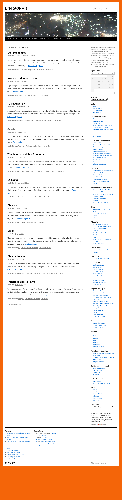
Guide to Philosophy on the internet (103, 194)
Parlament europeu (98, 327)
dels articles (97, 108)
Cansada (50, 439)
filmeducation (96, 123)
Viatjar (40, 146)
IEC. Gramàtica (97, 160)
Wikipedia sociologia (98, 362)
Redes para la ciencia (98, 243)
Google (95, 389)
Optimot (95, 162)
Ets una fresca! (16, 256)
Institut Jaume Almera (99, 177)
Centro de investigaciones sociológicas (103, 353)
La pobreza (10, 446)
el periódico (96, 342)
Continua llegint (35, 65)
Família (33, 120)
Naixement (40, 69)
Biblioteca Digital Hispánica (100, 293)
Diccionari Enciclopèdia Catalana (102, 153)
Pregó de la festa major (13, 452)
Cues (8, 448)
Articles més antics (14, 304)
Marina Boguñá (41, 120)
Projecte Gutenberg (98, 310)
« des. (93, 93)
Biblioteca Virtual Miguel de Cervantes (104, 304)
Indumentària (37, 273)
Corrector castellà (97, 149)
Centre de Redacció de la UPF (101, 145)
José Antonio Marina (99, 276)
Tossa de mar (48, 197)
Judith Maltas (29, 197)
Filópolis (95, 231)
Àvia (19, 146)
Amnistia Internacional (99, 368)
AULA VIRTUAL (98, 173)
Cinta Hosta (32, 95)
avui (94, 334)
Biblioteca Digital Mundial (100, 295)
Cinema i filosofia (98, 121)
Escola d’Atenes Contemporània (102, 226)
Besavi (27, 120)
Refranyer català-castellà (99, 164)
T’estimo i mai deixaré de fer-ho (26, 154)
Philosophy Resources (99, 196)
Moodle (95, 392)
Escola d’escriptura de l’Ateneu (101, 383)
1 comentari (49, 69)
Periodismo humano (98, 346)
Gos (22, 69)
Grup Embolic (97, 355)
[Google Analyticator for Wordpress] (101, 424)
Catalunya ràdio (97, 336)
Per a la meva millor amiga (47, 441)
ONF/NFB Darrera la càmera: (101, 134)
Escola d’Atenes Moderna (100, 228)
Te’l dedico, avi (16, 103)
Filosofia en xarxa (98, 235)
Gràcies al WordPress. (99, 463)
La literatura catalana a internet (101, 258)
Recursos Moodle (98, 394)
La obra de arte (11, 459)
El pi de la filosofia (98, 271)
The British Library (98, 314)
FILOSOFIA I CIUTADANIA (28, 39)
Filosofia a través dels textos (101, 233)
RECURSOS (67, 39)
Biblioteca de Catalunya (99, 291)
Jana (37, 441)
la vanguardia (96, 344)
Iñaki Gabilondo (97, 273)
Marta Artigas (28, 69)
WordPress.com (97, 398)
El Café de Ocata (97, 267)
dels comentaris (98, 110)
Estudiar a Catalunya (98, 175)
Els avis (12, 205)
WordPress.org (97, 112)
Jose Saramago (97, 278)
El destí (46, 437)
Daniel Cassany (97, 381)
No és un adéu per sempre (23, 78)
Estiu (23, 197)
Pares (37, 197)
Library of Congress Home (100, 308)
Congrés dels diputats (99, 323)
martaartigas (31, 56)
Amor (19, 171)
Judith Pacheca (27, 146)
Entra (94, 106)
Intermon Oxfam (97, 372)
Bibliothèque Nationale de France (102, 306)
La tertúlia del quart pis (99, 218)
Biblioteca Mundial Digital (100, 301)
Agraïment (21, 95)
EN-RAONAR (16, 8)
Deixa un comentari (58, 171)
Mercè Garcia (29, 299)
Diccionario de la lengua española (102, 155)
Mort (34, 69)
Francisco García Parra (21, 281)
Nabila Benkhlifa (26, 248)
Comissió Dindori (98, 370)
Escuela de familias (41, 439)
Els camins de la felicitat (99, 213)
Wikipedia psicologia (98, 359)
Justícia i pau (96, 374)
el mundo (95, 338)
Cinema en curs (97, 119)
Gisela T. (48, 171)
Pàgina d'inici (12, 39)
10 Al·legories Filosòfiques (100, 224)
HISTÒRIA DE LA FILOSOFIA (50, 39)
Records (49, 120)
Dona (23, 273)
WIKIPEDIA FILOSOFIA (100, 203)
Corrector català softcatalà (100, 151)
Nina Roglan (46, 273)
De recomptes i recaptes (13, 457)
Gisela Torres (29, 171)
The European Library (99, 316)
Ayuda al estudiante (98, 265)
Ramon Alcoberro (98, 284)
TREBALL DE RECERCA (100, 179)
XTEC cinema (97, 136)
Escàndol (29, 273)
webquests (96, 396)
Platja (41, 197)
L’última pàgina (16, 52)
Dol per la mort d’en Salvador (15, 454)
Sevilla (11, 129)
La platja (12, 180)
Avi (19, 69)
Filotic (94, 237)
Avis (19, 197)
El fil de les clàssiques (99, 269)
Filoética (95, 215)
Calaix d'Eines (97, 142)
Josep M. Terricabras (98, 280)
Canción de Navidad (12, 450)
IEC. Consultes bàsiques (100, 157)
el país (94, 340)
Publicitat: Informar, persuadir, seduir (103, 357)
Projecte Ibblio (97, 312)
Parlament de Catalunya (99, 325)
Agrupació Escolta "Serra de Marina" (103, 170)
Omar (10, 230)
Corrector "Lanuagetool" (100, 147)
